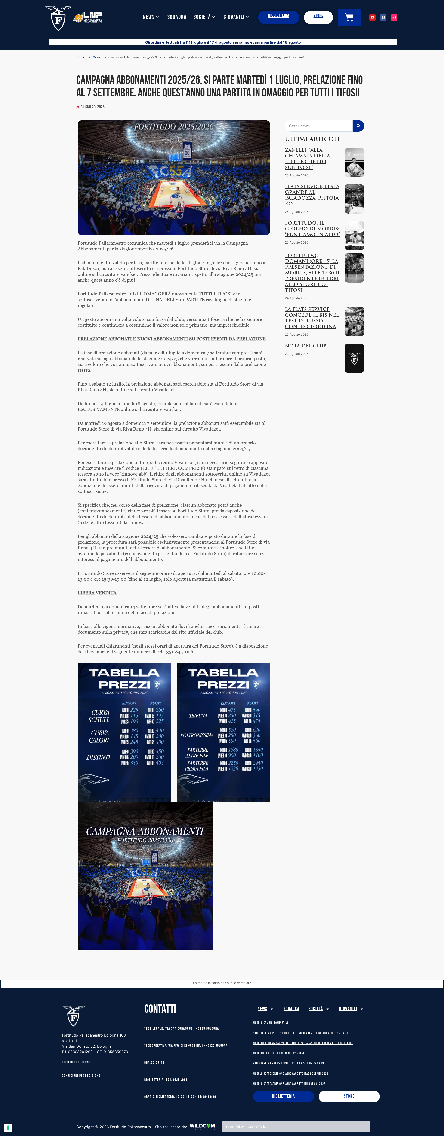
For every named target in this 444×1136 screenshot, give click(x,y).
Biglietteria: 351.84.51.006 (166, 1080)
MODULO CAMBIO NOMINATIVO (271, 1023)
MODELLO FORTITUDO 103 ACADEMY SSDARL (279, 1053)
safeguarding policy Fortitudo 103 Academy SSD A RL (288, 1063)
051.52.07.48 (154, 1063)
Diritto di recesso (76, 1062)
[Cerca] (358, 126)
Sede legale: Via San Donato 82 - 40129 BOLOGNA (181, 1029)
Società (202, 17)
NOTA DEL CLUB (306, 346)
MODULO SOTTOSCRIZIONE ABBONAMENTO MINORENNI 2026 (289, 1083)
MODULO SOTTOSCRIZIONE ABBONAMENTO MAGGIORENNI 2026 (290, 1073)
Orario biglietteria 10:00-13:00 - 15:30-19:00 (180, 1097)
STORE (318, 15)
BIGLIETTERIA (278, 15)
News (149, 17)
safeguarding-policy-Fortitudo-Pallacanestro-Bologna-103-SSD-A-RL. (301, 1033)
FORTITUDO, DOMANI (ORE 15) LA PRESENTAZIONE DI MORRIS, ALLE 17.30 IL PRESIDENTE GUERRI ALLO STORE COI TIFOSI (312, 273)
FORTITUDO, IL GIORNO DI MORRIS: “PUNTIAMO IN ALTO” (312, 229)
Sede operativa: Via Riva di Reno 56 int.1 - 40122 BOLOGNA (186, 1046)
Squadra (177, 17)
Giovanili (234, 17)
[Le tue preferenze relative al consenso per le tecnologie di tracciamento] (8, 1128)
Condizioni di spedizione (81, 1076)
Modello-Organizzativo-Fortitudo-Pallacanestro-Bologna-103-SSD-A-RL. (303, 1043)
